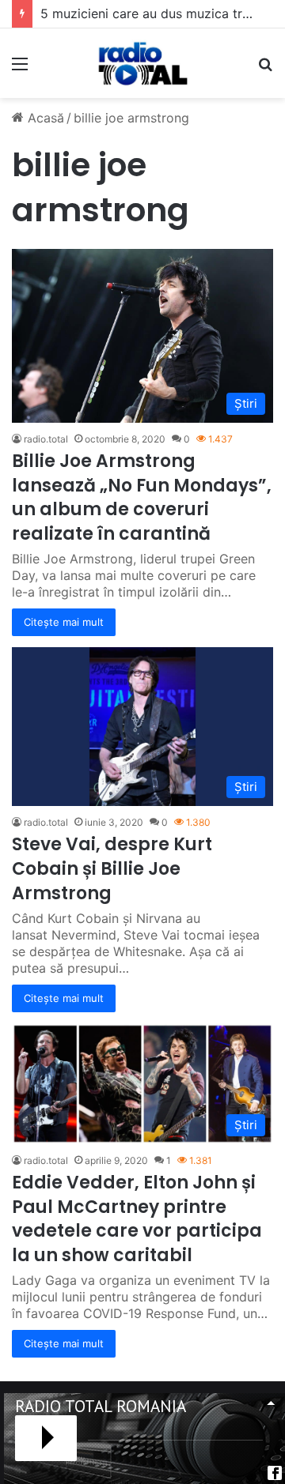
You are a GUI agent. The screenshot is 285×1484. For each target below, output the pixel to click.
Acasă (44, 118)
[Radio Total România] (142, 63)
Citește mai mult (64, 622)
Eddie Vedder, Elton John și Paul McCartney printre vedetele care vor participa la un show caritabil (137, 1218)
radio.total (46, 439)
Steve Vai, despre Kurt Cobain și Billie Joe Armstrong (112, 869)
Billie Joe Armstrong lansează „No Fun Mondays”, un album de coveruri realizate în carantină (142, 497)
